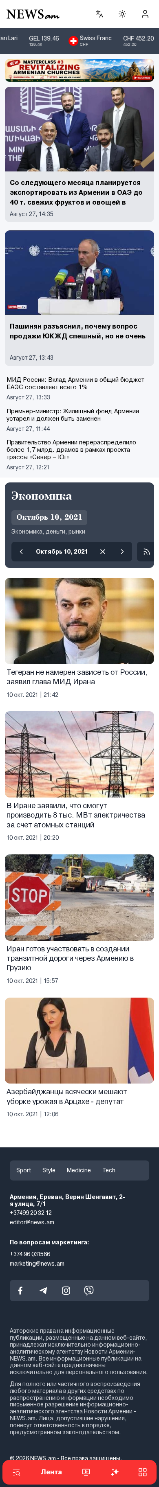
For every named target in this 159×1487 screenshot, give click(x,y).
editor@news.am (32, 1222)
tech (108, 1170)
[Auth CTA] (145, 14)
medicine (79, 1170)
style (48, 1170)
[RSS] (147, 551)
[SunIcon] (122, 14)
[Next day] (122, 551)
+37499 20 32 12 (31, 1213)
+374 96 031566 (30, 1254)
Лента (51, 1472)
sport (23, 1170)
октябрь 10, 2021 (62, 551)
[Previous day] (21, 551)
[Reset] (103, 551)
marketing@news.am (37, 1263)
